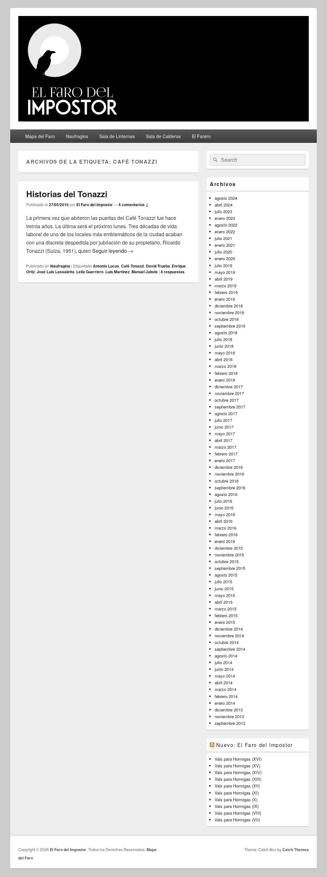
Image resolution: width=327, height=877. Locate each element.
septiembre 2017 (230, 407)
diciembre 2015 (229, 548)
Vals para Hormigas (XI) (237, 793)
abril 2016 (223, 521)
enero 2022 (225, 232)
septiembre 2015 (230, 568)
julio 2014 (223, 662)
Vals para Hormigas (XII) (237, 786)
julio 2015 (223, 581)
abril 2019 (223, 279)
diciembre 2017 (229, 387)
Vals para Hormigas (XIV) (238, 772)
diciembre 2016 (229, 467)
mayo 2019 (225, 272)
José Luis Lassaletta (55, 272)
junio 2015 (224, 589)
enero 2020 (225, 258)
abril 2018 (223, 359)
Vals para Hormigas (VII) (237, 820)
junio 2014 (224, 669)
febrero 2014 (226, 696)
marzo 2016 (225, 528)
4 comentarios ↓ (133, 204)
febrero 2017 (226, 454)
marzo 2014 (225, 689)
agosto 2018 (226, 333)
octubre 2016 (227, 481)
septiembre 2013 (230, 723)
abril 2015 (223, 602)
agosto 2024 (226, 198)
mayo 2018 (225, 353)
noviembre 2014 (229, 636)
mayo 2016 (225, 514)
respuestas (173, 272)
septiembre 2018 (230, 326)
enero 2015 (225, 622)
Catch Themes (295, 849)
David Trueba (158, 266)
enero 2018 (225, 380)
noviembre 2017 (229, 393)
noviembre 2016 (229, 474)
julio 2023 (223, 211)
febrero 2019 (226, 292)
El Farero (201, 136)
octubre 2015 (227, 561)
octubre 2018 (227, 319)
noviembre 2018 (229, 312)
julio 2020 (223, 252)
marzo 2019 (225, 286)
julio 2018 (223, 339)
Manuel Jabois (145, 272)
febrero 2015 (226, 615)
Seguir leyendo (112, 250)
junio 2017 (224, 427)
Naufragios (77, 136)
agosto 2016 (226, 494)
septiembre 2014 (230, 649)
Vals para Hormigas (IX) (237, 806)
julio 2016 (223, 501)
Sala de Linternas (117, 136)
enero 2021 (225, 245)
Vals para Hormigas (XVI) (238, 759)
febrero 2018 (226, 373)
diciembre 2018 (229, 306)
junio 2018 (224, 346)
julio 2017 (223, 420)
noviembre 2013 (229, 716)
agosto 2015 (226, 575)
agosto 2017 (226, 413)
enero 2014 (225, 703)
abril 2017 (223, 440)
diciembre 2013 (229, 710)
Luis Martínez (117, 272)
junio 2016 (224, 508)
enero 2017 (225, 460)
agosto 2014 (226, 656)
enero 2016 (225, 541)
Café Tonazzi (132, 266)
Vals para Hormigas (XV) (237, 766)
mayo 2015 (225, 595)
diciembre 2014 (229, 629)
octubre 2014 (227, 642)
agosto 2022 (226, 225)
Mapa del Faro (40, 136)
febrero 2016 (226, 535)
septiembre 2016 (230, 488)
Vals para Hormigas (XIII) (238, 779)
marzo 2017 (225, 447)
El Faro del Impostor (94, 204)
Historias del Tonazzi (66, 194)
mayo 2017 (225, 434)
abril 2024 (223, 205)
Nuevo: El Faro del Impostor (254, 745)
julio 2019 (223, 265)
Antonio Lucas (106, 266)
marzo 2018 (225, 366)
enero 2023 (225, 218)
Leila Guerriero (89, 272)
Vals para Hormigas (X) (236, 799)
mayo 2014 (225, 676)
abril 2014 (223, 682)
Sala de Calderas (163, 136)
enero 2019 (225, 299)
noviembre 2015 (229, 555)
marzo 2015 (225, 609)
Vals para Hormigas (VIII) (238, 813)
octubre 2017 (227, 400)
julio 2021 (223, 238)
